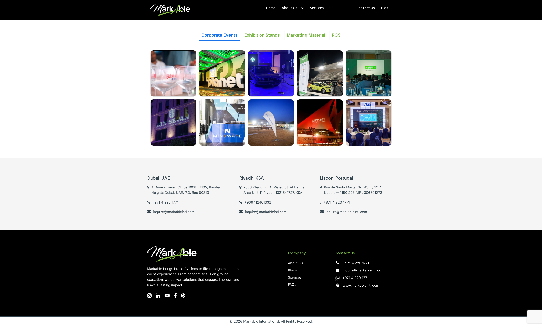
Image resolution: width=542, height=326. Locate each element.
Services (317, 7)
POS (336, 35)
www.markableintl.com (361, 285)
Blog (385, 7)
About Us (289, 7)
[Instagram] (149, 296)
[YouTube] (167, 296)
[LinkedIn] (158, 296)
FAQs (292, 284)
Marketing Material (306, 35)
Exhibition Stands (262, 35)
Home (270, 7)
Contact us (365, 7)
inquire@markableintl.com (363, 270)
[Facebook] (175, 296)
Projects (343, 7)
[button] (301, 8)
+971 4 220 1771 (356, 263)
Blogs (292, 270)
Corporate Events (219, 35)
